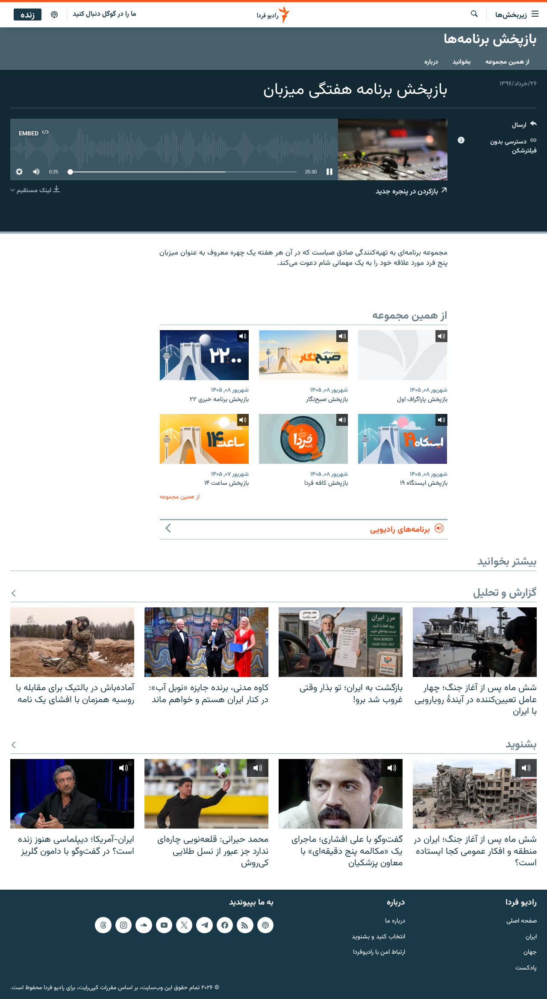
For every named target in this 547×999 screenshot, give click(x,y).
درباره (431, 62)
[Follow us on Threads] (103, 925)
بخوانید (462, 62)
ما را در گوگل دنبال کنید (104, 14)
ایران (531, 936)
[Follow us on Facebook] (225, 925)
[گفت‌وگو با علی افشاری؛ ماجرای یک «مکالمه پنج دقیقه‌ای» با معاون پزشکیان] (341, 794)
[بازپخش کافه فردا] (303, 439)
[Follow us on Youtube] (164, 925)
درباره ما (395, 921)
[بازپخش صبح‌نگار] (303, 355)
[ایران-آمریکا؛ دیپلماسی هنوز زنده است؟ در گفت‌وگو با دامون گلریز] (72, 794)
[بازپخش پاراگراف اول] (402, 355)
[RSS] (245, 925)
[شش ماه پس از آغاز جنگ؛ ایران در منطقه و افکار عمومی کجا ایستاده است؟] (475, 794)
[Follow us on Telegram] (204, 925)
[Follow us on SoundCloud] (143, 925)
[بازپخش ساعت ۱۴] (204, 439)
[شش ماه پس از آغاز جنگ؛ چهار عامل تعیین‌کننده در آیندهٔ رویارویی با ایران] (475, 642)
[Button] (524, 127)
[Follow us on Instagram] (123, 925)
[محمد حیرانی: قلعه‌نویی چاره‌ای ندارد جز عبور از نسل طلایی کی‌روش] (206, 794)
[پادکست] (54, 15)
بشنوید (521, 745)
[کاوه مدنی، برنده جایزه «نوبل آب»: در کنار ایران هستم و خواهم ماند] (206, 642)
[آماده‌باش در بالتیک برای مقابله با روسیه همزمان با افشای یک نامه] (72, 642)
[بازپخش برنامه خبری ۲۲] (204, 355)
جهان (530, 952)
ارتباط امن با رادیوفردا (379, 952)
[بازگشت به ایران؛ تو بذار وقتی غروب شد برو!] (341, 642)
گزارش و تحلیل (505, 593)
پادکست (526, 968)
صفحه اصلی (521, 921)
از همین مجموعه (507, 62)
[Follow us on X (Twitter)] (184, 925)
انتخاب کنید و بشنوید (378, 936)
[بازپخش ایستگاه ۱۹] (402, 439)
